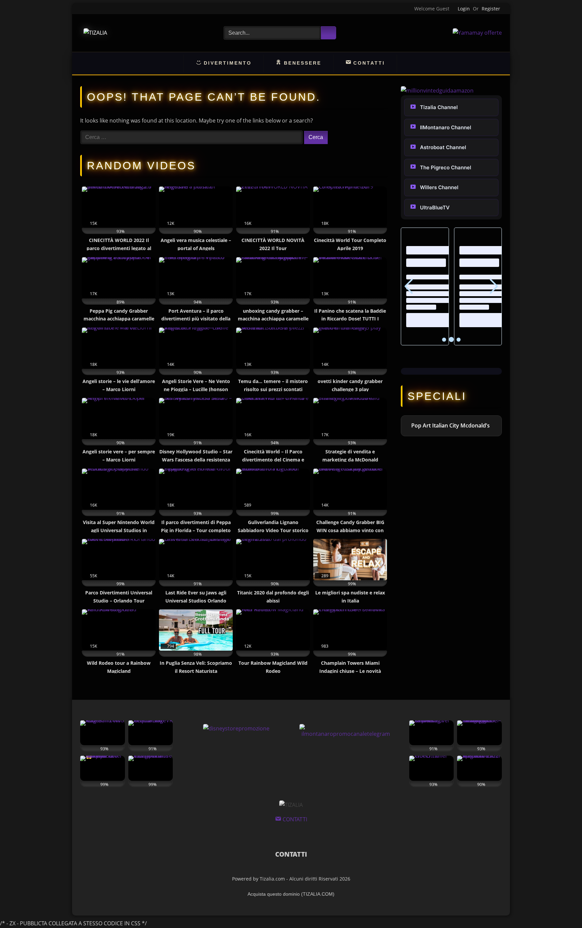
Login (464, 8)
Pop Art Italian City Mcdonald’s (450, 425)
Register (491, 8)
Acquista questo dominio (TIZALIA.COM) (291, 894)
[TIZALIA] (95, 32)
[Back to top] (562, 907)
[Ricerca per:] (192, 137)
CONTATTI (291, 854)
